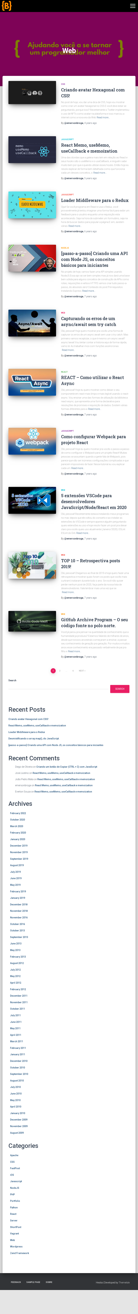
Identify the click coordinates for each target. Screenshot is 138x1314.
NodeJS (65, 248)
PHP (12, 1194)
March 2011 (16, 1041)
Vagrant (14, 1233)
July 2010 (15, 1087)
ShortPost (15, 1227)
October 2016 (17, 924)
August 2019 (17, 865)
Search (12, 680)
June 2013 (16, 943)
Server (14, 1220)
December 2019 (18, 845)
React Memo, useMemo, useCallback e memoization (37, 725)
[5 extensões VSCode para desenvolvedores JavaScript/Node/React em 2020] (32, 500)
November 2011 (19, 1002)
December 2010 (18, 1061)
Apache (14, 1155)
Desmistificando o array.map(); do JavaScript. (33, 738)
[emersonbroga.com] (19, 10)
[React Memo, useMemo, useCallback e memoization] (32, 149)
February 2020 (18, 832)
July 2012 (15, 969)
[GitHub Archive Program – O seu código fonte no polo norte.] (32, 621)
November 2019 (19, 852)
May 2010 (15, 1100)
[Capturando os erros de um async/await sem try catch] (32, 323)
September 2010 (19, 1074)
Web (63, 313)
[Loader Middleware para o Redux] (32, 204)
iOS (12, 1175)
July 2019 (15, 872)
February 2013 (18, 956)
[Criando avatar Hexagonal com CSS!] (32, 92)
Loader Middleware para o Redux (95, 200)
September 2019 (19, 859)
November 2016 (19, 917)
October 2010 (17, 1067)
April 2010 (15, 1106)
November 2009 (19, 1126)
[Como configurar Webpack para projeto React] (32, 441)
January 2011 (17, 1054)
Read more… (103, 117)
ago (90, 123)
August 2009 (17, 1132)
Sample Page (33, 1282)
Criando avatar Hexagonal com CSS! (28, 719)
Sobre (49, 1282)
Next (81, 671)
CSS (63, 84)
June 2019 (16, 878)
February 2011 (18, 1048)
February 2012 (18, 989)
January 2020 (17, 839)
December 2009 (18, 1119)
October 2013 (17, 930)
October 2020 (17, 819)
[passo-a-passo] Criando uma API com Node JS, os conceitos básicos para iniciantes (94, 259)
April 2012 (15, 982)
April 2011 (15, 1035)
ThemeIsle (124, 1282)
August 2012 (17, 963)
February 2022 (18, 813)
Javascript (67, 139)
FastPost (15, 1168)
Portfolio (15, 1201)
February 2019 (18, 891)
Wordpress (16, 1246)
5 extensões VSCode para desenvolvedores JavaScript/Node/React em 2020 (94, 501)
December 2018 (18, 904)
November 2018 (19, 911)
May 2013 (15, 950)
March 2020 (16, 826)
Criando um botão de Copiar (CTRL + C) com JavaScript (66, 766)
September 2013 (19, 937)
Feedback (16, 1282)
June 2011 (16, 1022)
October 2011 (17, 1008)
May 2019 (15, 885)
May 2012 (15, 976)
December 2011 (18, 995)
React (64, 372)
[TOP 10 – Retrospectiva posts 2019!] (32, 565)
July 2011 (15, 1015)
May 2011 (15, 1028)
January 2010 (17, 1113)
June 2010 (16, 1093)
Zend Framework (19, 1253)
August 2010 (17, 1080)
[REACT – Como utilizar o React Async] (32, 382)
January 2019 (17, 898)
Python (14, 1207)
